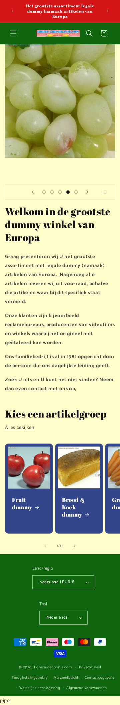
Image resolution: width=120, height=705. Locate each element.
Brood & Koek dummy (73, 507)
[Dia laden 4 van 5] (68, 192)
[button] (13, 33)
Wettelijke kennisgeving (39, 688)
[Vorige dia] (32, 192)
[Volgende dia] (87, 192)
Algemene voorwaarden (86, 688)
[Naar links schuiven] (45, 546)
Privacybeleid (90, 667)
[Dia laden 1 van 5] (44, 192)
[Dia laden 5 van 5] (76, 192)
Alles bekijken (19, 428)
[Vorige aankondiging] (12, 11)
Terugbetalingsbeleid (30, 678)
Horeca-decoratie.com (53, 667)
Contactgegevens (100, 678)
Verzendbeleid (66, 678)
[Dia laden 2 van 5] (52, 192)
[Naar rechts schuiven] (74, 546)
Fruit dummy (22, 503)
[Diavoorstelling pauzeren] (107, 192)
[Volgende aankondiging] (107, 11)
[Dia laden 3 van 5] (60, 192)
